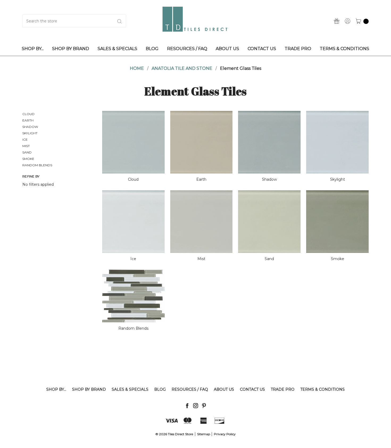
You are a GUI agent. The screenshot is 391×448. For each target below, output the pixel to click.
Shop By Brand (89, 389)
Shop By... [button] (33, 48)
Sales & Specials (130, 389)
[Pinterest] (204, 405)
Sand (27, 152)
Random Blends (37, 165)
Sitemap (203, 434)
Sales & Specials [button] (117, 48)
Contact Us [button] (262, 48)
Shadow (30, 127)
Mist (26, 146)
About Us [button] (227, 48)
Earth (28, 120)
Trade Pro (282, 389)
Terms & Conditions (322, 389)
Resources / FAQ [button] (187, 48)
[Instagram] (195, 405)
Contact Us (252, 389)
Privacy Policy (225, 434)
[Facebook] (187, 405)
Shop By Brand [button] (70, 48)
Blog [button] (152, 48)
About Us (224, 389)
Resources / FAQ (190, 389)
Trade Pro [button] (298, 48)
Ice (25, 140)
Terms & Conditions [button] (344, 48)
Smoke (28, 159)
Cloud (28, 114)
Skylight (30, 133)
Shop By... (56, 389)
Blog (160, 389)
